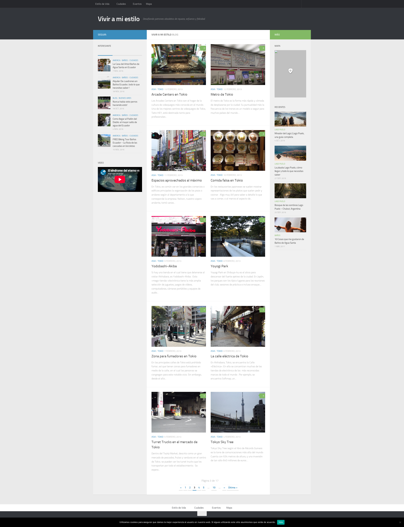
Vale (281, 522)
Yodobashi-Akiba (164, 266)
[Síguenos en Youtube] (125, 34)
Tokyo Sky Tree (222, 442)
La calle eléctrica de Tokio (229, 356)
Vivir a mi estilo (119, 19)
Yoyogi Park (219, 266)
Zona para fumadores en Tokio (174, 356)
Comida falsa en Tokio (227, 180)
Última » (232, 487)
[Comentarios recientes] (120, 52)
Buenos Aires (125, 98)
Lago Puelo (280, 130)
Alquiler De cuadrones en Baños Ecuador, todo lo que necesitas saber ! (126, 84)
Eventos (137, 3)
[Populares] (105, 52)
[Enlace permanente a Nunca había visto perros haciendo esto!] (104, 103)
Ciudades (121, 3)
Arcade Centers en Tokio (169, 94)
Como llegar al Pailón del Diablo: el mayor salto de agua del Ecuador (125, 122)
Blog (115, 98)
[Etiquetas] (134, 52)
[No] (400, 522)
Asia (154, 89)
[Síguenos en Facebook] (130, 34)
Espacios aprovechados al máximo (177, 180)
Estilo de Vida (102, 3)
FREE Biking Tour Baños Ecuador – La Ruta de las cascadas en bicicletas (125, 142)
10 (214, 487)
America (116, 60)
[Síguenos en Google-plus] (135, 34)
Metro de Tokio (222, 94)
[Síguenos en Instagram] (140, 34)
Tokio (160, 89)
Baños (125, 60)
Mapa (149, 3)
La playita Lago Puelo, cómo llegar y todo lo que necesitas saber (289, 171)
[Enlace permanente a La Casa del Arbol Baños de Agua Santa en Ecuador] (104, 65)
